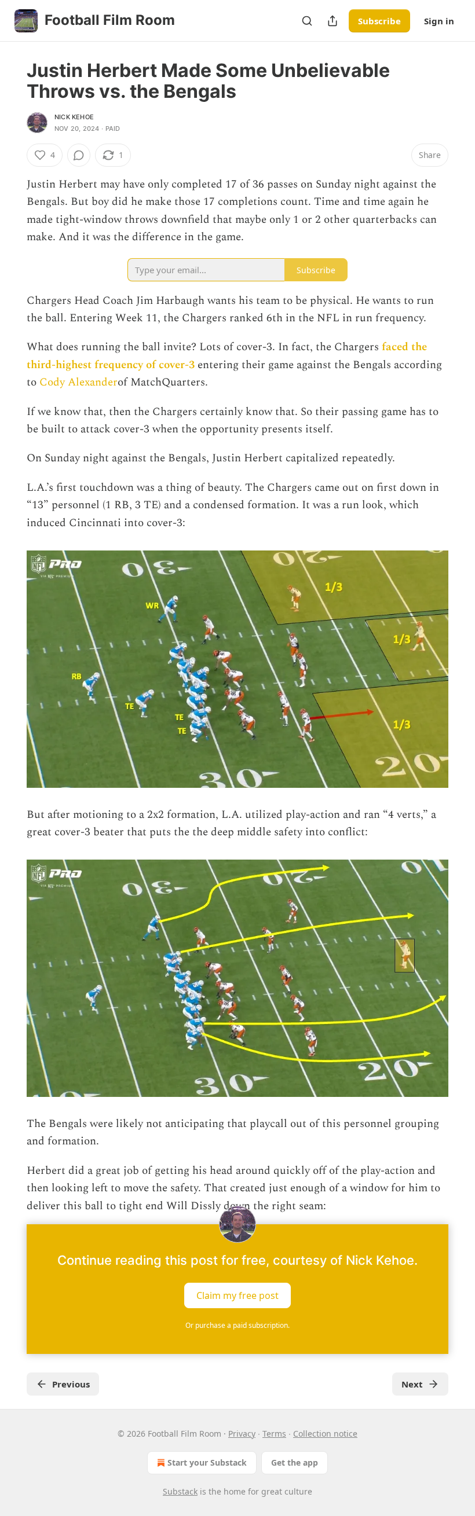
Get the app (294, 1462)
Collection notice (325, 1433)
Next (412, 1384)
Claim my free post (237, 1295)
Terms (274, 1433)
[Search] (307, 20)
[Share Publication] (332, 20)
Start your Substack (207, 1462)
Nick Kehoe (74, 117)
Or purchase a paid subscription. (237, 1325)
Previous (71, 1384)
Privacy (241, 1433)
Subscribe (379, 21)
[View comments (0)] (78, 155)
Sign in (439, 21)
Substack (180, 1491)
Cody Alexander (78, 382)
